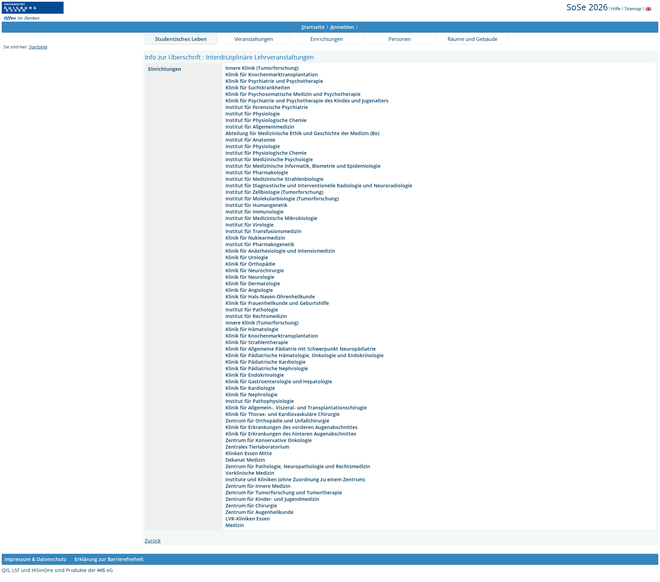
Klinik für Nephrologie (251, 394)
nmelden (342, 27)
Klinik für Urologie (247, 257)
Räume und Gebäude (472, 38)
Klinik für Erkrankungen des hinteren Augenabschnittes (291, 433)
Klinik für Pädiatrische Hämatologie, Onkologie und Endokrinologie (305, 355)
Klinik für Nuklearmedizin (255, 237)
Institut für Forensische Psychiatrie (267, 107)
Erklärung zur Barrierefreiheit (109, 559)
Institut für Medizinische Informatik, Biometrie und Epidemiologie (303, 166)
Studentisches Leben (181, 38)
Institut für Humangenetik (256, 205)
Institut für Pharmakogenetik (260, 244)
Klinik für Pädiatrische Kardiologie (266, 362)
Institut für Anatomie (250, 139)
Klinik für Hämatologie (252, 329)
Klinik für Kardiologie (250, 388)
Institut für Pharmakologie (257, 172)
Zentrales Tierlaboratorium (257, 446)
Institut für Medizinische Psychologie (269, 159)
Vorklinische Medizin (250, 473)
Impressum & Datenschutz (35, 559)
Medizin (235, 525)
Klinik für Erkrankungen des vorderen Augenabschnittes (292, 427)
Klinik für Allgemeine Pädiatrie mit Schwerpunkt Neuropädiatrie (301, 348)
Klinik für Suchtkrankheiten (258, 87)
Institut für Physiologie (253, 113)
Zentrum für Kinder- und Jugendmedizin (272, 499)
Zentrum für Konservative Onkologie (269, 440)
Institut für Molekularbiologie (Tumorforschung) (282, 198)
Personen (399, 38)
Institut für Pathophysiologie (260, 401)
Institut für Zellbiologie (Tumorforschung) (274, 192)
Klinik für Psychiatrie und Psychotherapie (274, 81)
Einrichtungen (326, 38)
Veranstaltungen (253, 38)
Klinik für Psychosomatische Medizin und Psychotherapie (293, 94)
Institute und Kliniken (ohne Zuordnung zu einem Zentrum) (295, 479)
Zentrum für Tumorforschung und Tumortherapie (284, 492)
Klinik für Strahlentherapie (257, 342)
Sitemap (633, 9)
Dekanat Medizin (245, 460)
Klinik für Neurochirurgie (255, 270)
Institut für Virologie (250, 224)
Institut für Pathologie (252, 309)
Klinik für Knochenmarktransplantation (272, 74)
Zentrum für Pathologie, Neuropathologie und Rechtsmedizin (298, 466)
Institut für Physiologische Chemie (266, 120)
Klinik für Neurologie (250, 277)
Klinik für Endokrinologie (255, 375)
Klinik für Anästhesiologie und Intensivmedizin (280, 251)
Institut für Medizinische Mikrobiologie (271, 218)
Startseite (38, 47)
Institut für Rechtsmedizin (256, 316)
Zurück (153, 540)
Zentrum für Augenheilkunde (260, 512)
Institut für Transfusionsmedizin (263, 231)
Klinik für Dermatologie (253, 283)
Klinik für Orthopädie (250, 264)
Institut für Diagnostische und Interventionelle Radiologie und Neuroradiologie (319, 185)
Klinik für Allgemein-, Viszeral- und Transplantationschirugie (296, 407)
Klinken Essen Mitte (249, 453)
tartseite (312, 27)
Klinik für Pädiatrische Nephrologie (267, 368)
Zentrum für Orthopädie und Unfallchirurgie (277, 420)
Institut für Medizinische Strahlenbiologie (274, 179)
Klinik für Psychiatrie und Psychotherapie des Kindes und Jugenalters (307, 100)
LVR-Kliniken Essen (248, 518)
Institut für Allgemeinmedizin (260, 126)
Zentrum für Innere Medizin (258, 486)
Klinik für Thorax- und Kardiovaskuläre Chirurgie (283, 414)
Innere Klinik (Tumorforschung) (262, 68)
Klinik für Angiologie (249, 290)
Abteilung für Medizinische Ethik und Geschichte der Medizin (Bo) (302, 133)
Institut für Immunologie (255, 211)
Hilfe (615, 9)
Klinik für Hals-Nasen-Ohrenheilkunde (270, 296)
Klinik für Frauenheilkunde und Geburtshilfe (277, 303)
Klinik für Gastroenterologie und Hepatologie (279, 381)
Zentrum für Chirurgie (251, 505)
